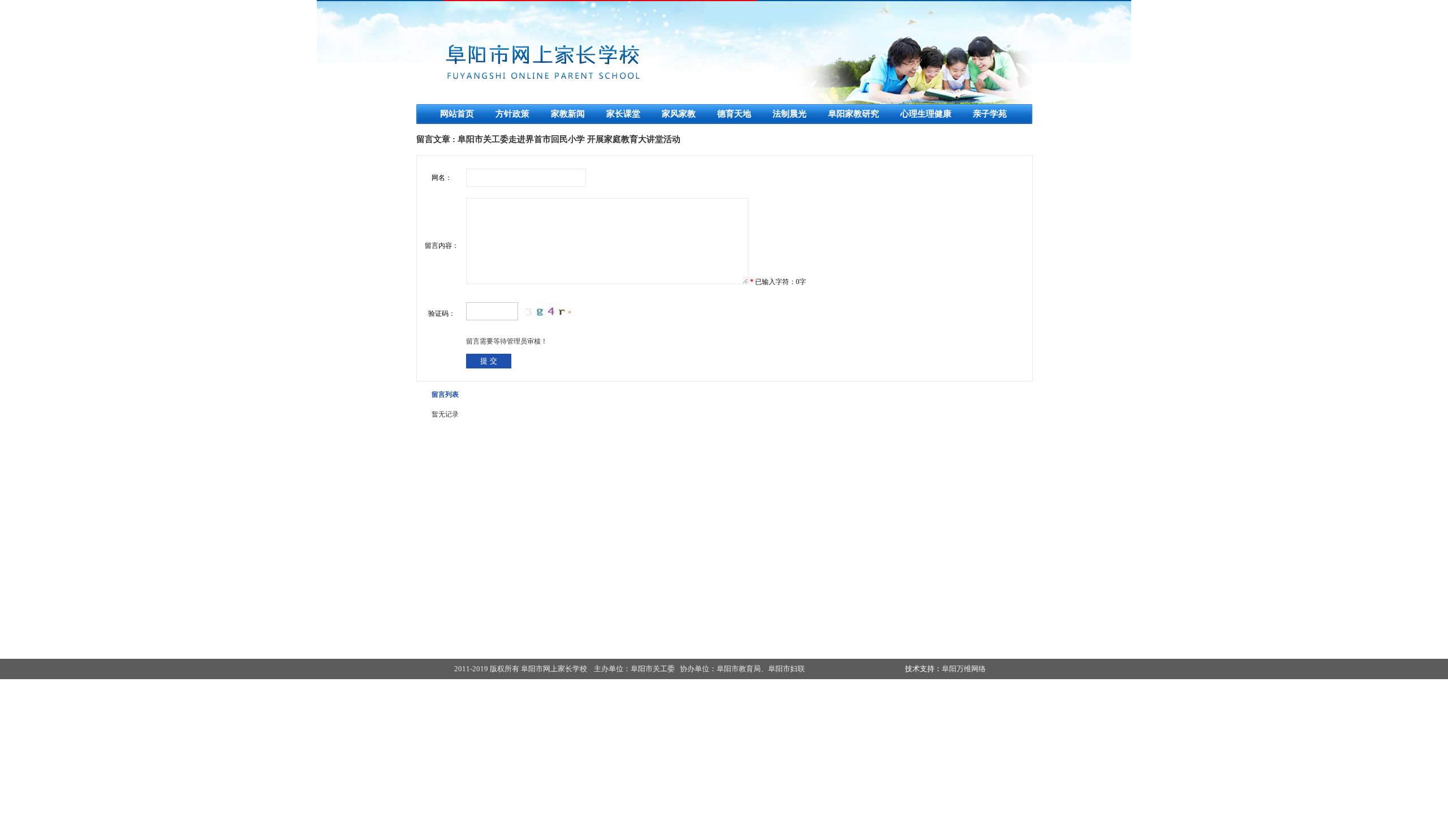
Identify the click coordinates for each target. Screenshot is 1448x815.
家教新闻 (568, 113)
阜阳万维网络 (964, 668)
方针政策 (512, 113)
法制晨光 (790, 113)
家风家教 (679, 113)
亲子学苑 (990, 113)
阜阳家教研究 (853, 113)
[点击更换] (546, 310)
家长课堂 (623, 113)
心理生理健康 (925, 113)
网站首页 (457, 113)
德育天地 (734, 113)
